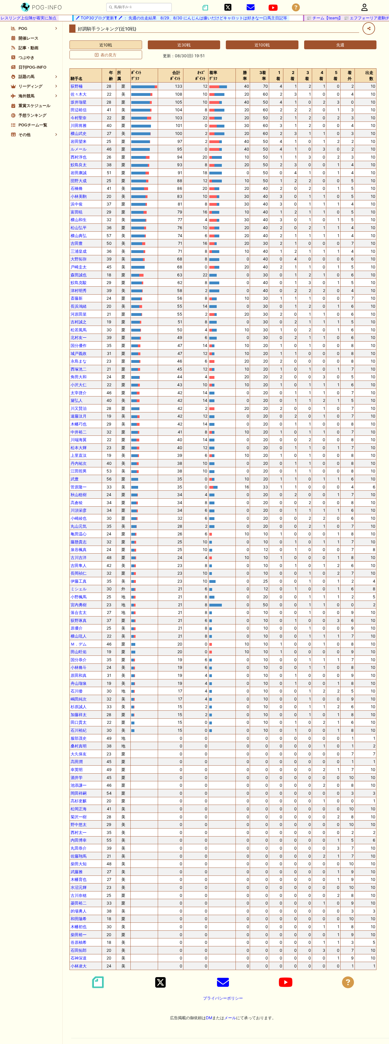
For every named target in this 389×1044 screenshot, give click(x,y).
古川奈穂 (79, 895)
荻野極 (77, 86)
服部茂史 (79, 738)
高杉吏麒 (79, 800)
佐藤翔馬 (79, 856)
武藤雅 (77, 871)
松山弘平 (79, 227)
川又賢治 (79, 408)
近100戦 (262, 44)
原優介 (77, 628)
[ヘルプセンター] (296, 7)
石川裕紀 (79, 730)
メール (230, 1017)
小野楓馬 (79, 596)
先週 (340, 44)
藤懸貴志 (79, 541)
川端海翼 (79, 439)
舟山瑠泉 (79, 683)
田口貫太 (79, 722)
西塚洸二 (79, 369)
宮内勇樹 (79, 604)
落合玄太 (79, 612)
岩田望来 (79, 141)
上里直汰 (79, 455)
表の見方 (108, 54)
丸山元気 (79, 526)
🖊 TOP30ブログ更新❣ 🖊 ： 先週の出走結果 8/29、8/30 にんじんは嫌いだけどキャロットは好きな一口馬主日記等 (172, 17)
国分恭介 (79, 659)
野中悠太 (79, 824)
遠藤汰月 (79, 416)
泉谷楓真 (79, 549)
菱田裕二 (79, 903)
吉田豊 (77, 243)
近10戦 (105, 44)
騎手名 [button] (77, 78)
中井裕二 (79, 431)
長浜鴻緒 (79, 306)
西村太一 (79, 832)
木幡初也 (79, 926)
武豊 (75, 478)
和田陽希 (79, 918)
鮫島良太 (79, 164)
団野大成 (79, 180)
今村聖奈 (79, 117)
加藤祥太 (79, 714)
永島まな (79, 361)
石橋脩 (77, 188)
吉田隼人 (79, 565)
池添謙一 (79, 785)
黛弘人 (77, 400)
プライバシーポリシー (223, 998)
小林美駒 (79, 196)
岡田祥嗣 (79, 793)
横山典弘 (79, 235)
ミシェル (79, 588)
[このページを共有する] (369, 28)
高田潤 (77, 761)
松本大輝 (79, 447)
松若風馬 (79, 329)
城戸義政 (79, 353)
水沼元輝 (79, 887)
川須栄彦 (79, 510)
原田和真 (79, 675)
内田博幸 (79, 840)
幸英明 (77, 769)
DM (209, 1017)
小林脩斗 (79, 667)
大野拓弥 (79, 258)
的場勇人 (79, 911)
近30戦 (184, 44)
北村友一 (79, 337)
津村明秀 (79, 290)
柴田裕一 (79, 934)
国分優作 (79, 345)
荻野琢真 (79, 620)
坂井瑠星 (79, 102)
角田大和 (79, 376)
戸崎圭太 (79, 266)
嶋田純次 (79, 698)
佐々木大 (79, 94)
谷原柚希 (79, 942)
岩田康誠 (79, 172)
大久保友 (79, 753)
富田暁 (77, 211)
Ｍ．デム (79, 644)
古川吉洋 (79, 557)
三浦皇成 (79, 251)
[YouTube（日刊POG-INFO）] (273, 7)
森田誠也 (79, 274)
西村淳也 (79, 157)
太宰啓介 (79, 392)
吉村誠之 (79, 321)
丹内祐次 (79, 463)
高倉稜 (77, 502)
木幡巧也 (79, 424)
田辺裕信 (79, 109)
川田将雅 (79, 125)
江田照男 (79, 470)
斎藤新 (77, 298)
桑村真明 (79, 745)
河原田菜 (79, 314)
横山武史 (79, 133)
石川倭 (77, 691)
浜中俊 (77, 204)
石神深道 (79, 957)
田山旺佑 (79, 651)
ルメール (79, 149)
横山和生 (79, 219)
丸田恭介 (79, 848)
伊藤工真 (79, 581)
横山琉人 (79, 636)
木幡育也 (79, 879)
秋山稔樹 (79, 494)
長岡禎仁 (79, 573)
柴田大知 (79, 863)
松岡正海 (79, 808)
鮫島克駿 (79, 282)
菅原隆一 (79, 486)
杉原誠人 (79, 706)
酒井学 (77, 777)
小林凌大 (79, 965)
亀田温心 (79, 533)
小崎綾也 (79, 518)
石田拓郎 (79, 950)
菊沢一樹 (79, 816)
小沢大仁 (79, 384)
